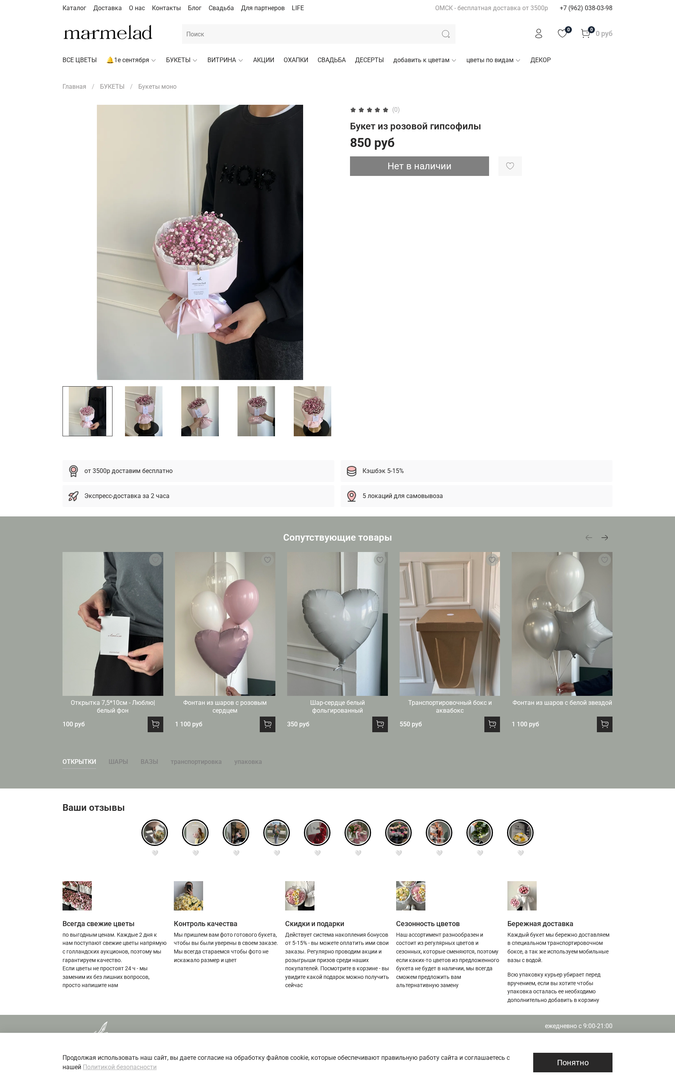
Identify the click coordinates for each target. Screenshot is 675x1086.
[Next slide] (325, 242)
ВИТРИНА (221, 60)
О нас (137, 8)
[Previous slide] (75, 242)
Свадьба (221, 8)
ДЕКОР (540, 60)
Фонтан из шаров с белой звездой (562, 702)
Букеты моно (157, 86)
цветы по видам (490, 60)
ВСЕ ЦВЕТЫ (79, 60)
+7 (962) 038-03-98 (586, 8)
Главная (74, 86)
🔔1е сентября (127, 60)
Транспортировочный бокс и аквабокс (450, 706)
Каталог (74, 8)
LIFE (298, 8)
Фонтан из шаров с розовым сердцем (225, 706)
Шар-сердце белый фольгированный (337, 706)
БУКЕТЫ (178, 60)
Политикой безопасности (120, 1067)
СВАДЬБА (332, 60)
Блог (195, 8)
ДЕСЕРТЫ (369, 60)
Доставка (107, 8)
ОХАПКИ (296, 60)
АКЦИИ (263, 60)
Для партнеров (263, 8)
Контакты (166, 8)
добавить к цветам (421, 60)
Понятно (573, 1062)
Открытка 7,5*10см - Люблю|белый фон (113, 706)
